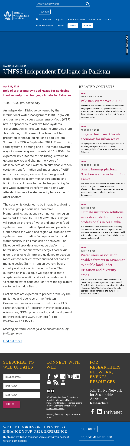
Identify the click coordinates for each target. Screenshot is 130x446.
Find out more (12, 341)
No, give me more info (96, 437)
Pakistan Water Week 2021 (101, 101)
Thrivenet (113, 412)
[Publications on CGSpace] (62, 382)
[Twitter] (55, 377)
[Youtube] (73, 377)
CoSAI (87, 25)
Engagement (20, 66)
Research (47, 19)
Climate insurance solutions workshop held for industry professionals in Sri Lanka (102, 217)
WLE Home (8, 66)
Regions (59, 19)
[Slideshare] (49, 382)
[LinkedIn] (62, 377)
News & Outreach (44, 25)
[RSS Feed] (55, 382)
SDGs (108, 19)
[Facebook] (49, 377)
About (60, 25)
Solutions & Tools (76, 19)
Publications (95, 19)
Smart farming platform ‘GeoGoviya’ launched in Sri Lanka (103, 174)
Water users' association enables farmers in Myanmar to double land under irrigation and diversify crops (103, 265)
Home (37, 19)
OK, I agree (88, 429)
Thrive (73, 25)
